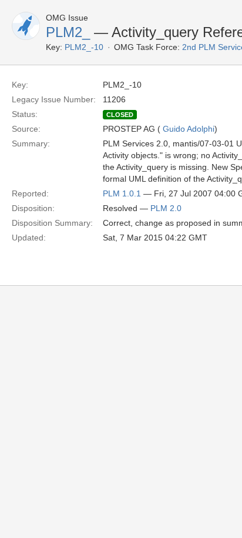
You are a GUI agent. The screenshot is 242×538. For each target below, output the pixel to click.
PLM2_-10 (84, 47)
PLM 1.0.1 (122, 193)
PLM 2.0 (166, 208)
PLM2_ (68, 32)
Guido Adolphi (188, 128)
